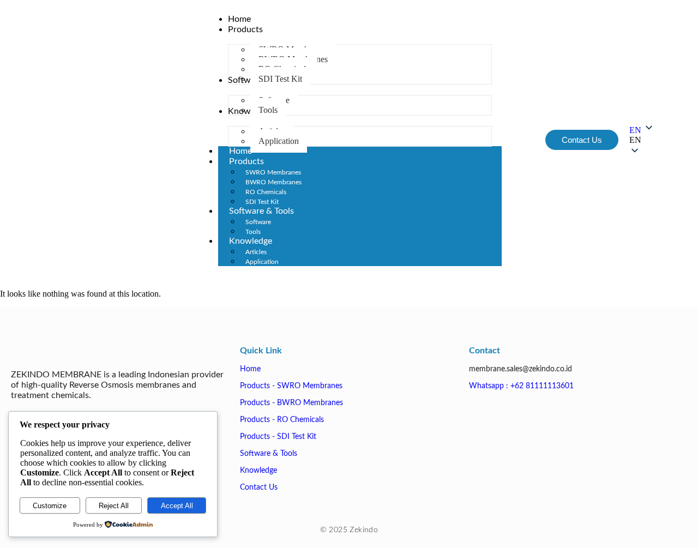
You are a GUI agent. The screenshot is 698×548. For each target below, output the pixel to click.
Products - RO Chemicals (282, 420)
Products (246, 161)
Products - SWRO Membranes (291, 386)
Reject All (114, 506)
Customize (50, 506)
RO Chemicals (265, 192)
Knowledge (250, 241)
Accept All (177, 506)
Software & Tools (261, 211)
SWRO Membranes (273, 172)
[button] (641, 140)
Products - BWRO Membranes (291, 403)
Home (250, 369)
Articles (256, 252)
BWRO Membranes (273, 182)
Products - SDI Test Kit (278, 437)
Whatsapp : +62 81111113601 (521, 386)
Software (258, 222)
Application (262, 261)
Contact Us (259, 487)
